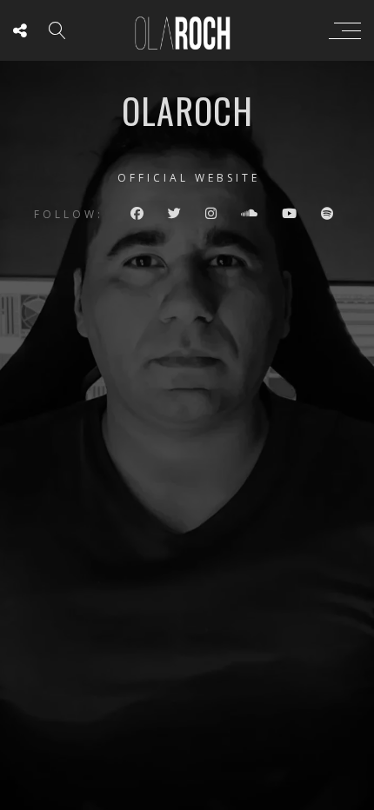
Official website (188, 177)
